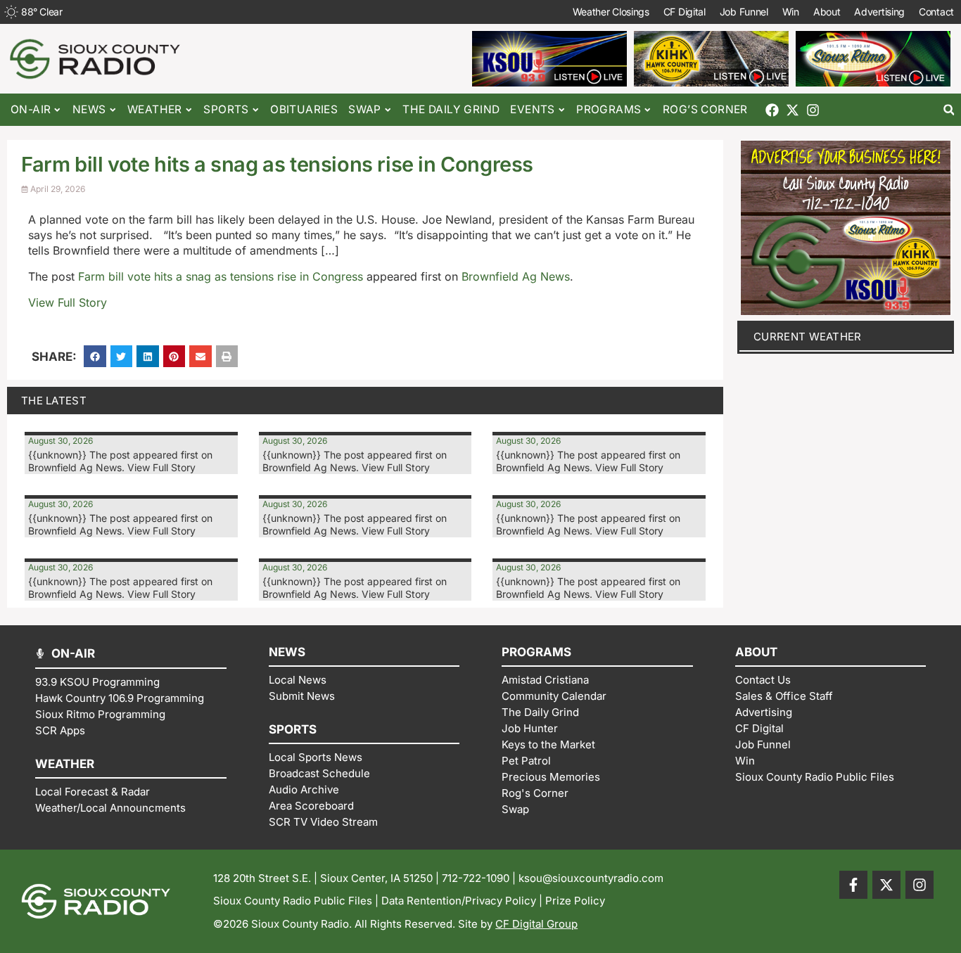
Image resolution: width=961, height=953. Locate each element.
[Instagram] (813, 110)
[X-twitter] (792, 110)
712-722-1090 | (480, 878)
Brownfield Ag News (516, 276)
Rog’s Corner (705, 109)
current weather (807, 336)
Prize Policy (575, 900)
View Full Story (67, 302)
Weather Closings (611, 12)
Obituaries (304, 109)
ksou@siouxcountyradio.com (590, 878)
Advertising (879, 12)
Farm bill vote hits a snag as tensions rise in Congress (220, 276)
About (827, 12)
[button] (948, 110)
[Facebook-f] (853, 885)
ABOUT (756, 652)
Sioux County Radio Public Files (292, 900)
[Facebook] (772, 110)
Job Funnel (744, 12)
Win (790, 12)
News (89, 109)
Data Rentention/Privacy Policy (458, 900)
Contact (936, 12)
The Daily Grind (450, 109)
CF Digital (684, 12)
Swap (364, 109)
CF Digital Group (536, 923)
